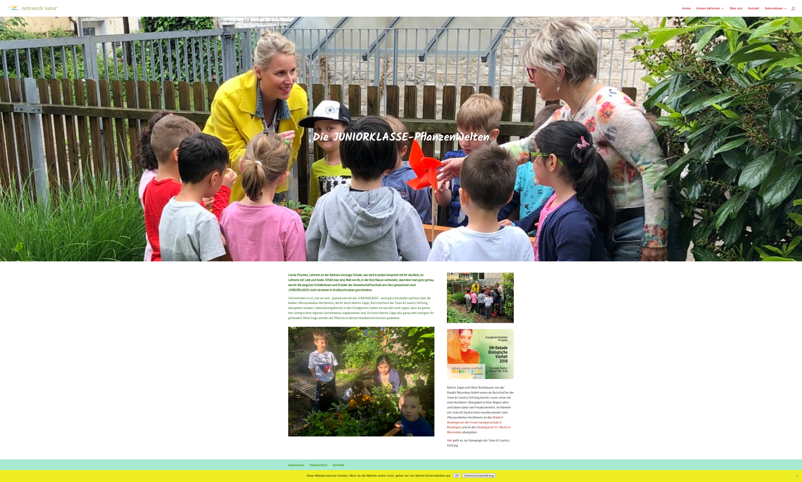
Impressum (296, 465)
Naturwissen (774, 8)
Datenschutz (318, 465)
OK (457, 475)
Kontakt (753, 8)
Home (686, 8)
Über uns (736, 8)
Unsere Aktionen (708, 8)
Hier (449, 441)
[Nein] (797, 476)
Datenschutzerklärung (479, 475)
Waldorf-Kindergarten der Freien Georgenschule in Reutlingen (475, 423)
